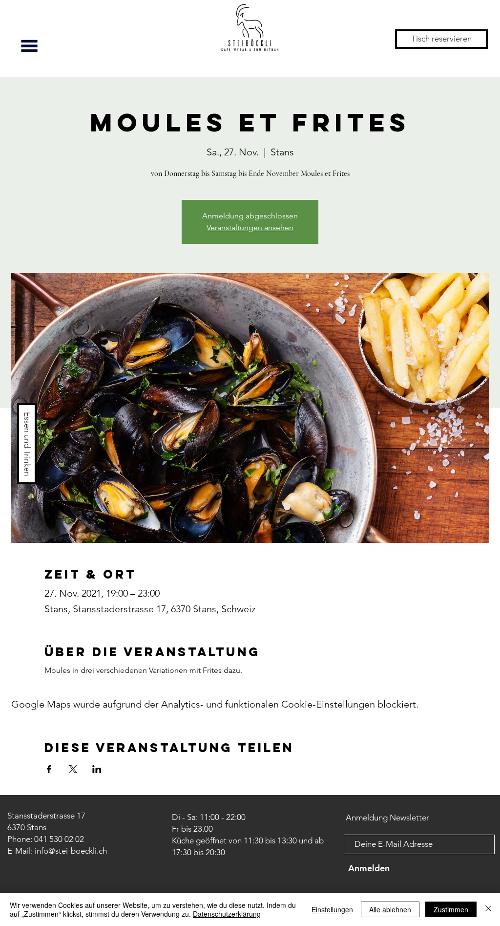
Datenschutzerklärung (227, 914)
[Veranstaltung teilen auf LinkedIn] (97, 769)
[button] (29, 46)
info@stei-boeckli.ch (71, 851)
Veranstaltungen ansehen (250, 227)
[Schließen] (488, 909)
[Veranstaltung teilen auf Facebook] (49, 769)
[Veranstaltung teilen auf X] (73, 769)
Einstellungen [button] (332, 909)
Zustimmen (451, 909)
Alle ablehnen (390, 909)
